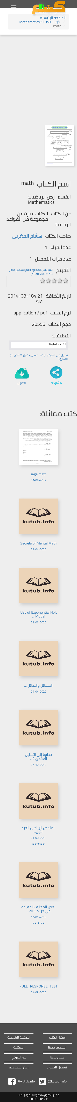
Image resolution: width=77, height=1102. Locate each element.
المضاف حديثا (57, 1047)
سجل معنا (57, 1057)
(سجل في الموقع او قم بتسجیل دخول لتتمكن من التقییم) (31, 271)
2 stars (48, 280)
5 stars (65, 280)
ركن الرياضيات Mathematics (40, 22)
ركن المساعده (19, 1067)
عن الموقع (18, 1057)
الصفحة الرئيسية (53, 17)
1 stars (42, 280)
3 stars (54, 280)
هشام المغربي (27, 235)
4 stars (60, 280)
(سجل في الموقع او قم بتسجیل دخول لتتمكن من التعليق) (39, 357)
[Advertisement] (38, 75)
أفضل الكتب (57, 1037)
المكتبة (18, 1047)
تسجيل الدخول (57, 1067)
